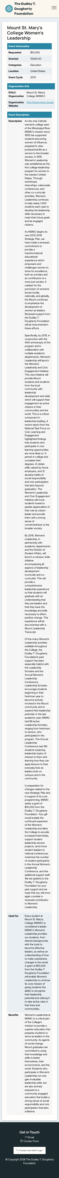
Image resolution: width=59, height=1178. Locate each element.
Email (31, 1137)
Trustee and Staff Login (30, 1150)
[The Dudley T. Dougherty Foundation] (9, 9)
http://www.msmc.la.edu (40, 102)
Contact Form (31, 1141)
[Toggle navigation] (54, 7)
